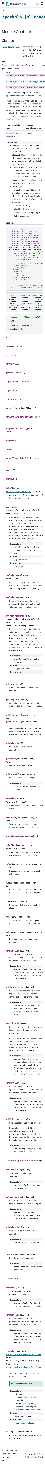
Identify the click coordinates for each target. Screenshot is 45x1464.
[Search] (37, 4)
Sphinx (18, 1457)
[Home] (3, 10)
